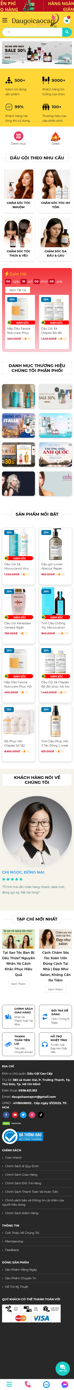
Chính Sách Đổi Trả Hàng (23, 1183)
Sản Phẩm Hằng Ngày (21, 1270)
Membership (14, 1241)
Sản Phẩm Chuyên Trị (20, 1278)
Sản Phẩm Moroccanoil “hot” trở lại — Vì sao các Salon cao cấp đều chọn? (55, 964)
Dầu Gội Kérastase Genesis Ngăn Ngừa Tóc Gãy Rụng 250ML (17, 625)
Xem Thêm (18, 989)
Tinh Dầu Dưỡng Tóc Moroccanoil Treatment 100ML (53, 625)
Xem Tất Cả (17, 290)
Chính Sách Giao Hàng (21, 1175)
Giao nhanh (13, 1157)
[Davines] (37, 52)
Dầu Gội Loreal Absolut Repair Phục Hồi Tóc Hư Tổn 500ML (53, 331)
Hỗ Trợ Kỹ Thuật (16, 1287)
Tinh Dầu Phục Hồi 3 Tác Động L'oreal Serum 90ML (54, 743)
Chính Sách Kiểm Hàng (21, 1213)
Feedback (12, 1250)
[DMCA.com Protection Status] (12, 1123)
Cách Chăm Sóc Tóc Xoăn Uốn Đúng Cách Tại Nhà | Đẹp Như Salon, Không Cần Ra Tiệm (18, 966)
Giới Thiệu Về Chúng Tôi (22, 1233)
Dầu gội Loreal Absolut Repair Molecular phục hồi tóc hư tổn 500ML (55, 566)
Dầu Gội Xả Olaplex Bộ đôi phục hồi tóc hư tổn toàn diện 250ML (18, 331)
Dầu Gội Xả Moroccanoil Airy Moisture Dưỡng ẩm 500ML (16, 566)
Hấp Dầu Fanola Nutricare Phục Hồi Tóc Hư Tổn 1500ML (18, 684)
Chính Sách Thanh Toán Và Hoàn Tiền (31, 1192)
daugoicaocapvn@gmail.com (34, 1097)
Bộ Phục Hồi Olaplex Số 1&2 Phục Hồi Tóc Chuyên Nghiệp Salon (15, 743)
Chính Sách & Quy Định (22, 1166)
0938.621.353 (27, 1090)
